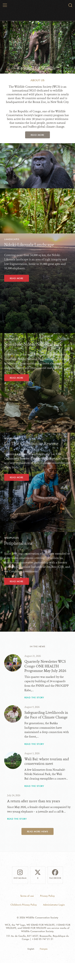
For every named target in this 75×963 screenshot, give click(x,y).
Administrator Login (54, 904)
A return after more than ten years (33, 801)
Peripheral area (18, 543)
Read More (37, 134)
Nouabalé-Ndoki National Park (33, 344)
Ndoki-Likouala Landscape (29, 245)
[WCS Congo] (37, 5)
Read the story (34, 697)
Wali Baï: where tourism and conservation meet (46, 761)
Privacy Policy (47, 895)
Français (43, 949)
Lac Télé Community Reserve (31, 443)
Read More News (37, 831)
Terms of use (27, 895)
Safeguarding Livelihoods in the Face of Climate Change (46, 715)
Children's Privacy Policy (23, 904)
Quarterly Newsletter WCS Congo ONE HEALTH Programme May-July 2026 (45, 666)
